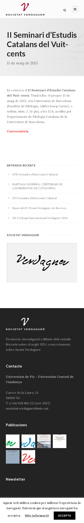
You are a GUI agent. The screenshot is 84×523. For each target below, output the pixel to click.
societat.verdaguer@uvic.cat (27, 408)
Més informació (37, 515)
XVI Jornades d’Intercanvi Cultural (34, 198)
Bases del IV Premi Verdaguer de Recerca (39, 208)
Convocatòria (17, 131)
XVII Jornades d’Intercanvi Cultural (35, 174)
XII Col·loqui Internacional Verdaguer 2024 (40, 218)
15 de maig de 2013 (22, 63)
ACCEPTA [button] (64, 515)
